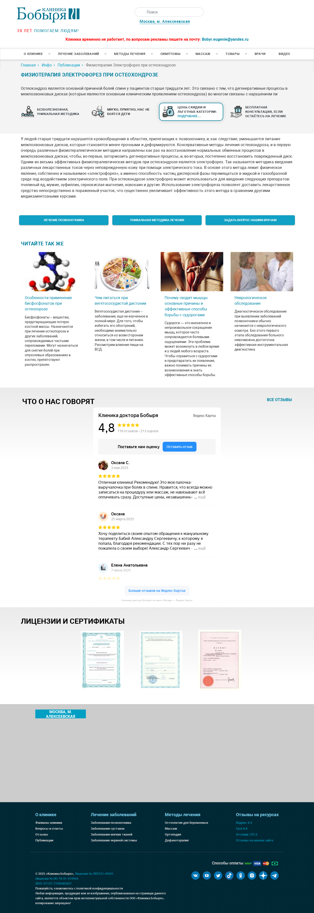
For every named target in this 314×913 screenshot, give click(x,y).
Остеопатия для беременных (186, 822)
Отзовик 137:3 (246, 834)
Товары (232, 54)
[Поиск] (139, 12)
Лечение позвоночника (64, 220)
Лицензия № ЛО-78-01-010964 (56, 878)
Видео (284, 54)
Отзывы (41, 834)
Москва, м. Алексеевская (165, 21)
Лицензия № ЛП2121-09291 (94, 873)
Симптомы (170, 54)
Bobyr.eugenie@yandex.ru (225, 39)
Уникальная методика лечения (157, 220)
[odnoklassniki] (240, 875)
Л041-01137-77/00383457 (53, 883)
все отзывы (279, 399)
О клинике (33, 54)
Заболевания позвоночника (111, 822)
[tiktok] (229, 875)
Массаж (203, 54)
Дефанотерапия (177, 840)
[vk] (195, 875)
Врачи (260, 54)
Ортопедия (173, 834)
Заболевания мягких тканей (111, 834)
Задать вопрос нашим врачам (250, 220)
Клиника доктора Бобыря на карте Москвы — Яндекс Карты (157, 600)
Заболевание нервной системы (114, 840)
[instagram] (252, 875)
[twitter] (218, 875)
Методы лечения (129, 54)
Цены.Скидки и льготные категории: (197, 111)
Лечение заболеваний (78, 54)
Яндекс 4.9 (244, 822)
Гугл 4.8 (241, 828)
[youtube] (207, 875)
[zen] (263, 875)
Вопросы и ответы (49, 828)
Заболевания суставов (107, 828)
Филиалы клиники (48, 822)
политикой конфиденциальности (99, 888)
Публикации (44, 840)
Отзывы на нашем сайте (254, 840)
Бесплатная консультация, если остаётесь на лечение (265, 111)
